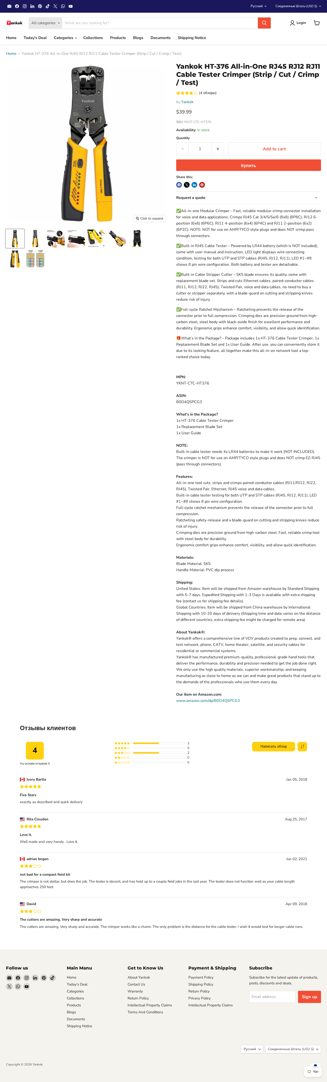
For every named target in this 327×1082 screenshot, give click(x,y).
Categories (64, 37)
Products (118, 37)
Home (11, 37)
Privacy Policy (199, 998)
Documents (161, 37)
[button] (302, 746)
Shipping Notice (192, 37)
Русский (257, 6)
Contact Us (136, 984)
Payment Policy (201, 977)
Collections (93, 37)
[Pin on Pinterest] (202, 185)
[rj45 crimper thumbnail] (15, 238)
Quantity (183, 138)
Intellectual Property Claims (150, 1005)
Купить (248, 166)
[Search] (264, 22)
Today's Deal (35, 37)
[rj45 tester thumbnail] (15, 258)
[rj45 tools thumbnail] (116, 238)
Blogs (138, 37)
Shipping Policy (200, 984)
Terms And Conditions (145, 1012)
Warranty (135, 991)
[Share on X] (187, 185)
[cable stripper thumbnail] (55, 238)
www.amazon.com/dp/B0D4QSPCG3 (208, 700)
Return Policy (138, 998)
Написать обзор (273, 746)
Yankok (187, 102)
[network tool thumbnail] (35, 238)
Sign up (309, 997)
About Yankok (139, 977)
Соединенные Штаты (296, 6)
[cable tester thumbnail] (96, 238)
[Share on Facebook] (179, 185)
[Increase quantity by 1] (218, 149)
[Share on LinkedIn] (194, 185)
